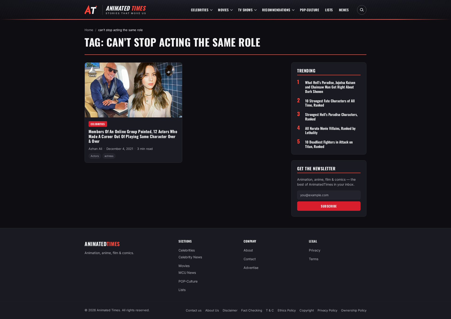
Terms (313, 259)
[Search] (361, 10)
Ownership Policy (353, 310)
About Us (212, 310)
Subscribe (329, 206)
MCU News (187, 273)
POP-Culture (309, 9)
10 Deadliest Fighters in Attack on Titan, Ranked (329, 144)
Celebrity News (190, 257)
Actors (95, 156)
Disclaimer (230, 310)
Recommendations (276, 9)
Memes (344, 9)
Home (89, 30)
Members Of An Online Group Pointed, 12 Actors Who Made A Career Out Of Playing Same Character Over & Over (133, 136)
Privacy (314, 250)
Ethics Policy (287, 310)
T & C (270, 310)
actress (109, 156)
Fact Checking (251, 310)
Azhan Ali (95, 149)
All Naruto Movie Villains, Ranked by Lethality (330, 130)
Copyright (306, 310)
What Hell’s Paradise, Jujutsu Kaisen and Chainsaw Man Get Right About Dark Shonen (330, 86)
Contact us (194, 310)
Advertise (251, 268)
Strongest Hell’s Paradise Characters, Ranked (331, 116)
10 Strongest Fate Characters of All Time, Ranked (330, 103)
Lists (329, 9)
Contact (250, 259)
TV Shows (245, 9)
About (248, 250)
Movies (223, 9)
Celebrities (200, 9)
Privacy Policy (327, 310)
